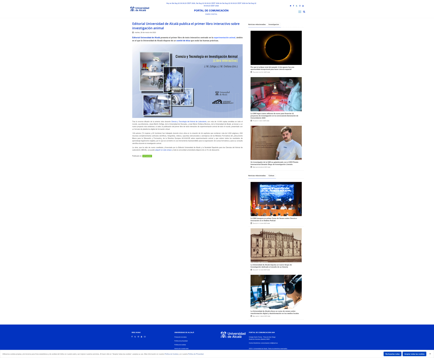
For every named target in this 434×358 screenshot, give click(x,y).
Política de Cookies (171, 354)
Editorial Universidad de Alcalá (146, 37)
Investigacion (274, 24)
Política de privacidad (181, 341)
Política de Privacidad (196, 354)
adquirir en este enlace (163, 150)
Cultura (271, 175)
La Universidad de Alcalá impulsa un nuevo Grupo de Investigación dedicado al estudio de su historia (271, 266)
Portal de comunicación (211, 10)
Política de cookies (180, 345)
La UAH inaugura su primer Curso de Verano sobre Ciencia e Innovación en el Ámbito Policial (274, 219)
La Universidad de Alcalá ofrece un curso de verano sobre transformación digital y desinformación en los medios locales (275, 312)
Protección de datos (180, 337)
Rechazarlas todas (392, 354)
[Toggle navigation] (299, 12)
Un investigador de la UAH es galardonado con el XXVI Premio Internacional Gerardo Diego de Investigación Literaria (274, 163)
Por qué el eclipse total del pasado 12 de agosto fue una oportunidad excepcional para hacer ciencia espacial (272, 68)
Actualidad (147, 156)
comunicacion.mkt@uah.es (269, 343)
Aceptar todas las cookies (414, 354)
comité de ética (183, 40)
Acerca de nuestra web (181, 348)
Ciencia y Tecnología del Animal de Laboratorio (188, 121)
